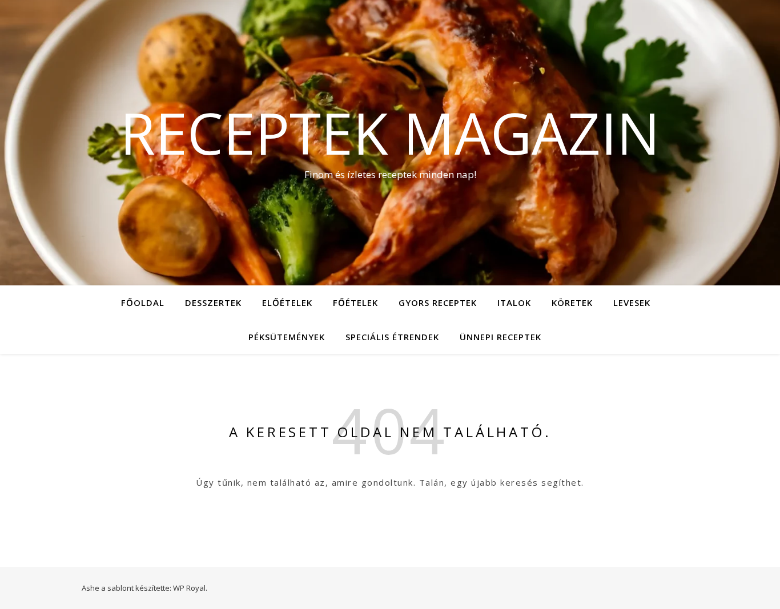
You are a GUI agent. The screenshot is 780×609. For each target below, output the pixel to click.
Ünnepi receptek (500, 336)
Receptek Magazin (390, 132)
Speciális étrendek (392, 336)
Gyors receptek (438, 302)
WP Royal (189, 588)
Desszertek (213, 302)
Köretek (572, 302)
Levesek (631, 302)
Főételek (355, 302)
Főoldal (142, 302)
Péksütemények (286, 336)
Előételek (287, 302)
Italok (514, 302)
